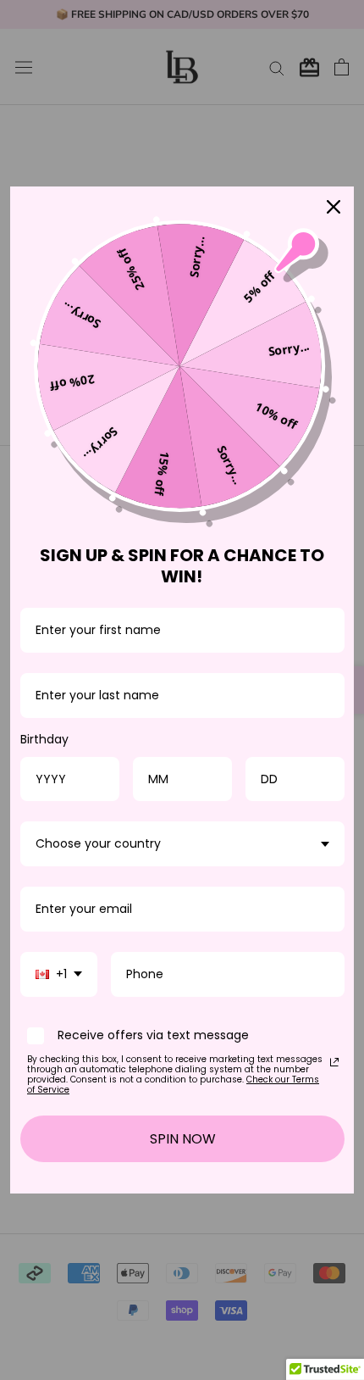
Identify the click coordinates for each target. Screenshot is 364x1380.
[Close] (333, 206)
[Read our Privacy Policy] (334, 1062)
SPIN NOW (183, 1139)
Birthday (44, 739)
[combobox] (182, 843)
